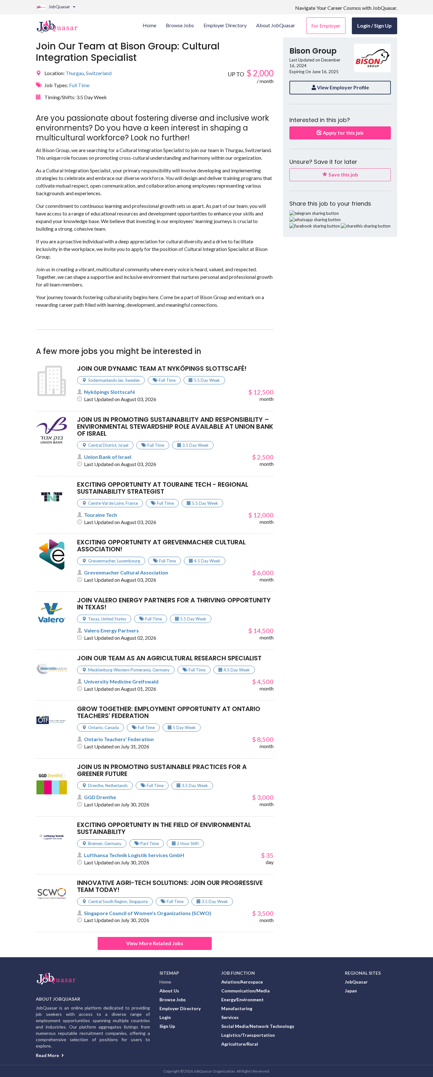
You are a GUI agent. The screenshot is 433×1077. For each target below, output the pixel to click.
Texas (93, 618)
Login (165, 1017)
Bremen (95, 843)
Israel (123, 445)
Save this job (342, 174)
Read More (48, 1055)
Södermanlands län (105, 380)
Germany (161, 669)
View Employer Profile (342, 87)
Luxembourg (128, 560)
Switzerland (99, 73)
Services (230, 1017)
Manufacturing (236, 1008)
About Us (169, 990)
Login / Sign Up (374, 25)
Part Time (149, 843)
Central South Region (107, 901)
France (132, 503)
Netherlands (116, 785)
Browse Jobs (172, 999)
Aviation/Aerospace (242, 981)
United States (113, 618)
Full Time (79, 85)
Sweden (132, 380)
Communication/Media (245, 990)
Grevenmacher (101, 560)
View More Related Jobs (154, 943)
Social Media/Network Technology (257, 1026)
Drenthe (95, 785)
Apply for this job (343, 133)
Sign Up (167, 1026)
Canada (112, 727)
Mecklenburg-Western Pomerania (119, 669)
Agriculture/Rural (239, 1044)
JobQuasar (356, 981)
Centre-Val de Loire (106, 503)
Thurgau (75, 73)
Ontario (95, 727)
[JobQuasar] (60, 24)
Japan (351, 990)
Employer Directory (180, 1008)
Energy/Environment (242, 999)
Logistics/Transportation (248, 1035)
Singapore (138, 901)
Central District (102, 445)
